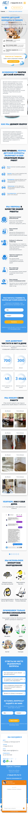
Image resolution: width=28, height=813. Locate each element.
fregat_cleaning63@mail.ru (10, 750)
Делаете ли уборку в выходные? (13, 693)
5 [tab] (18, 554)
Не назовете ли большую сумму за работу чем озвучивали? (13, 679)
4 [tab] (16, 554)
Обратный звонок (17, 7)
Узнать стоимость (13, 61)
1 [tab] (9, 554)
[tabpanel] (14, 532)
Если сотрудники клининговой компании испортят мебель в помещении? (13, 687)
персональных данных (15, 328)
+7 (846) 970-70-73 (16, 2)
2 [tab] (12, 554)
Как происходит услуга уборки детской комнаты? (13, 673)
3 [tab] (14, 554)
